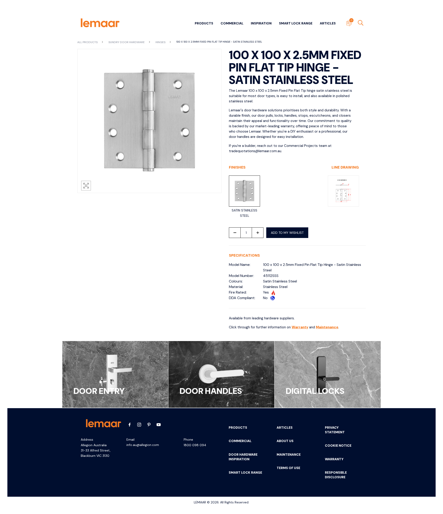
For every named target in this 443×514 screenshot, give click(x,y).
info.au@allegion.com (142, 445)
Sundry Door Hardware (126, 42)
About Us (285, 441)
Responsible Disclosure (336, 474)
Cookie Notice (338, 445)
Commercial (232, 23)
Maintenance (327, 327)
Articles (328, 23)
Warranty (300, 327)
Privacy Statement (335, 429)
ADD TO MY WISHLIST (287, 233)
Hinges (161, 42)
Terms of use (288, 468)
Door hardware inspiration (243, 456)
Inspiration (261, 23)
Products (204, 23)
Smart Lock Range (295, 23)
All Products (87, 42)
